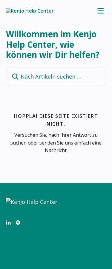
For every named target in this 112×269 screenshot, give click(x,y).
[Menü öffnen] (100, 10)
